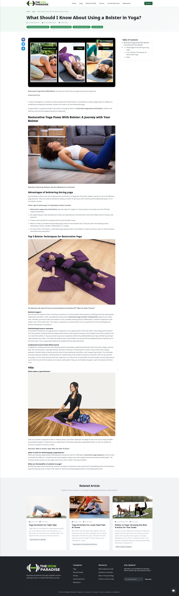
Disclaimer (116, 592)
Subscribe (148, 579)
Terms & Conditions (105, 592)
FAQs (128, 57)
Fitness (101, 3)
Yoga (81, 3)
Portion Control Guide (106, 579)
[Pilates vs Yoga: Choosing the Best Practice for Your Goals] (132, 507)
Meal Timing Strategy (106, 576)
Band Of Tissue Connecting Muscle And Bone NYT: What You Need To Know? (68, 308)
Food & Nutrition (113, 3)
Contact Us (88, 592)
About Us (80, 592)
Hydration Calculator (106, 572)
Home (74, 3)
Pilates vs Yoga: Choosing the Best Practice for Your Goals (131, 526)
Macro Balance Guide (106, 569)
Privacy (95, 592)
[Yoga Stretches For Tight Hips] (46, 507)
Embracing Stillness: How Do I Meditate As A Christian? (55, 187)
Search (149, 3)
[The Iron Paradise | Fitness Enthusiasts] (43, 568)
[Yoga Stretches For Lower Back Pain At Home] (89, 507)
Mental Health (91, 3)
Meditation (127, 3)
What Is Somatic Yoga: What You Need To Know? (52, 449)
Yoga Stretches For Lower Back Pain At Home (88, 526)
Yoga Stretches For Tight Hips (43, 525)
